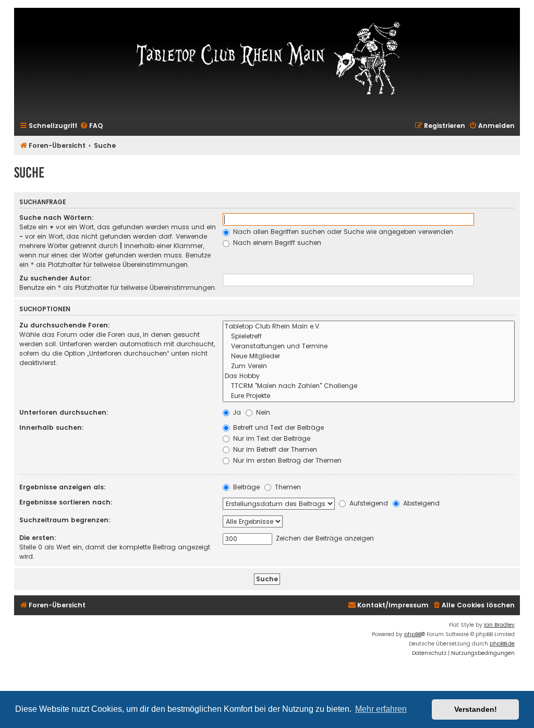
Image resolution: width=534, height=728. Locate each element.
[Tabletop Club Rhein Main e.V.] (369, 327)
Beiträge (245, 487)
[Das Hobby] (369, 376)
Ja (236, 412)
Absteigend (420, 503)
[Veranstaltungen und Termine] (369, 346)
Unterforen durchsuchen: (63, 412)
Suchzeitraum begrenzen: (65, 519)
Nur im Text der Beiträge (270, 438)
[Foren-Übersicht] (267, 57)
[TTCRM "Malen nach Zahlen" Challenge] (369, 386)
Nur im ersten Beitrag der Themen (286, 460)
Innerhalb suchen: (51, 427)
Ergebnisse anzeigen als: (62, 487)
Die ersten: (37, 537)
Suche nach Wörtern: (56, 217)
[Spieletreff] (369, 337)
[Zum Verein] (369, 366)
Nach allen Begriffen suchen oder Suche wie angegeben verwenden (342, 231)
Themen (287, 487)
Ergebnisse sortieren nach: (66, 502)
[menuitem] (91, 126)
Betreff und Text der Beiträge (277, 427)
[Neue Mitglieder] (369, 356)
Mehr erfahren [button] (381, 708)
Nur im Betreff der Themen (274, 449)
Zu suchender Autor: (55, 278)
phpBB (412, 634)
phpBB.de (502, 644)
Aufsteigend (367, 503)
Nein (262, 412)
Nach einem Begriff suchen (276, 242)
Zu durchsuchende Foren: (64, 325)
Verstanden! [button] (475, 709)
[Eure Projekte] (369, 396)
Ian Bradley (499, 625)
